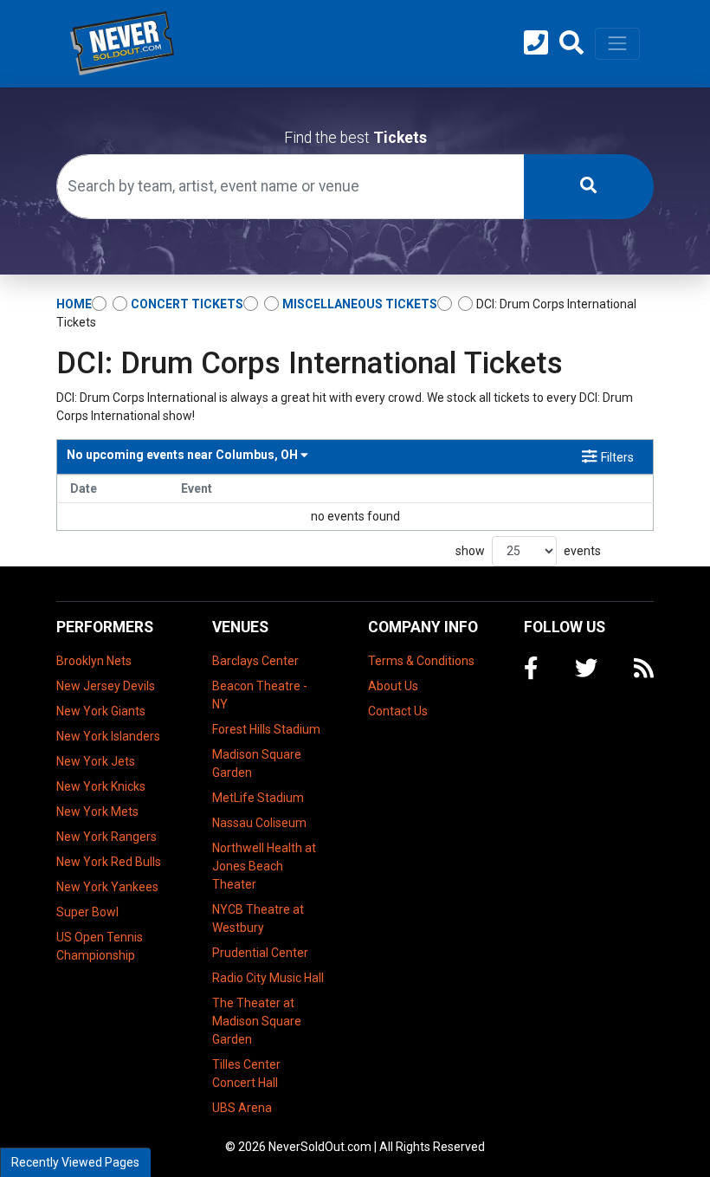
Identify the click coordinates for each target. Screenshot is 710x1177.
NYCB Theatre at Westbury (258, 918)
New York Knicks (100, 786)
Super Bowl (87, 912)
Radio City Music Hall (268, 978)
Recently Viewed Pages (75, 1162)
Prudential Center (260, 953)
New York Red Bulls (108, 862)
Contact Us (398, 711)
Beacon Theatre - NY (259, 695)
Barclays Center (255, 661)
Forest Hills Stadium (266, 729)
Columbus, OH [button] (183, 455)
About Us (393, 686)
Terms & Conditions (421, 661)
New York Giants (100, 711)
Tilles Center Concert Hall (246, 1073)
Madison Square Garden (256, 763)
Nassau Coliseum (259, 823)
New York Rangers (106, 837)
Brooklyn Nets (94, 661)
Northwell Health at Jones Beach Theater (264, 866)
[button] (571, 43)
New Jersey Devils (105, 686)
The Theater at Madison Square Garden (256, 1021)
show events (528, 551)
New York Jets (95, 761)
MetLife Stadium (258, 798)
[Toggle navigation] (617, 43)
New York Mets (97, 811)
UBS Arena (242, 1108)
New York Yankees (107, 887)
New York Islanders (108, 736)
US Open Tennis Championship (99, 946)
